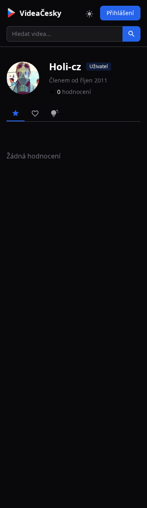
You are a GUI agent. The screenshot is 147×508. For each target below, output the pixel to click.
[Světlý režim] (89, 13)
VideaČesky (40, 13)
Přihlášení (120, 13)
